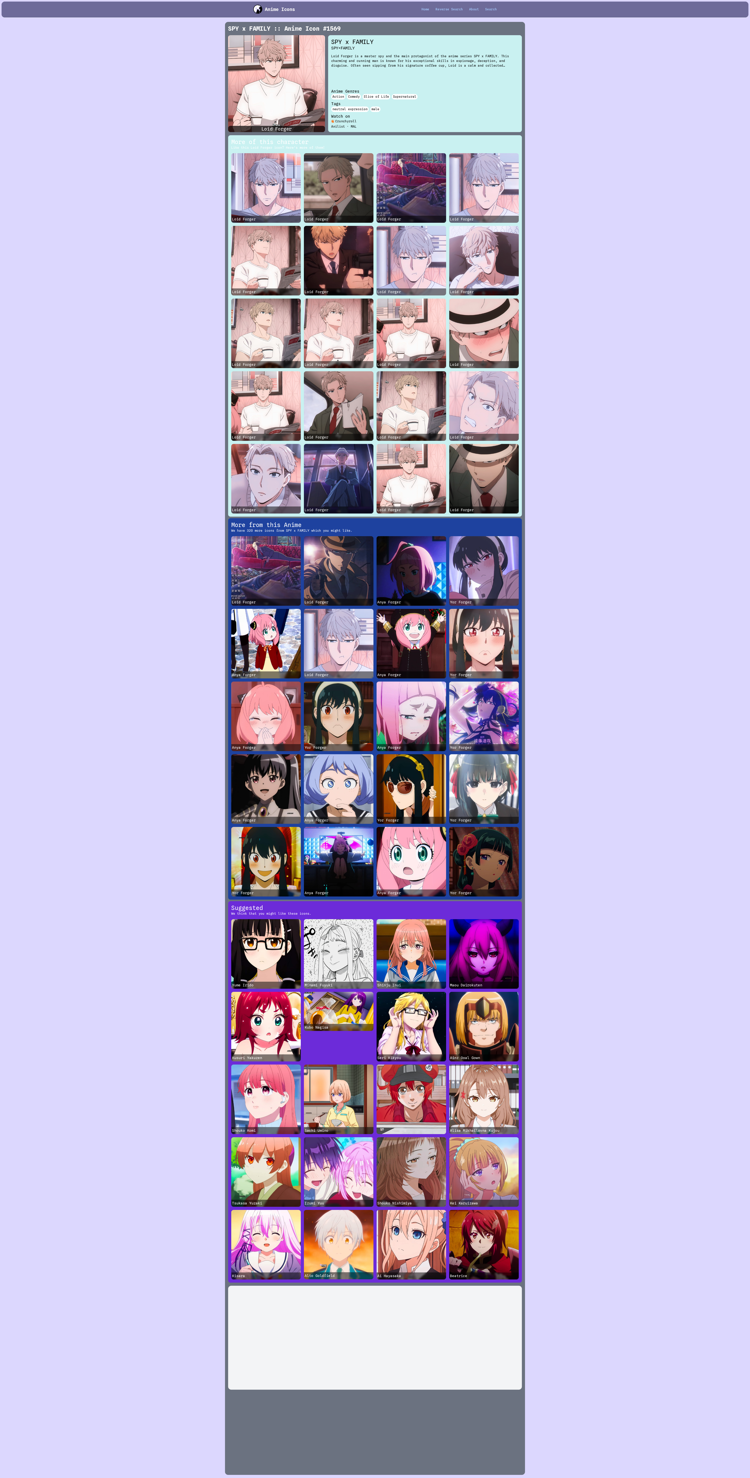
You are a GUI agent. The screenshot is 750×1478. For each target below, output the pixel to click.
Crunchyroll (346, 121)
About (474, 9)
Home (425, 9)
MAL (354, 126)
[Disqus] (375, 1338)
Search (491, 9)
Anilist (338, 126)
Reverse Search (449, 9)
